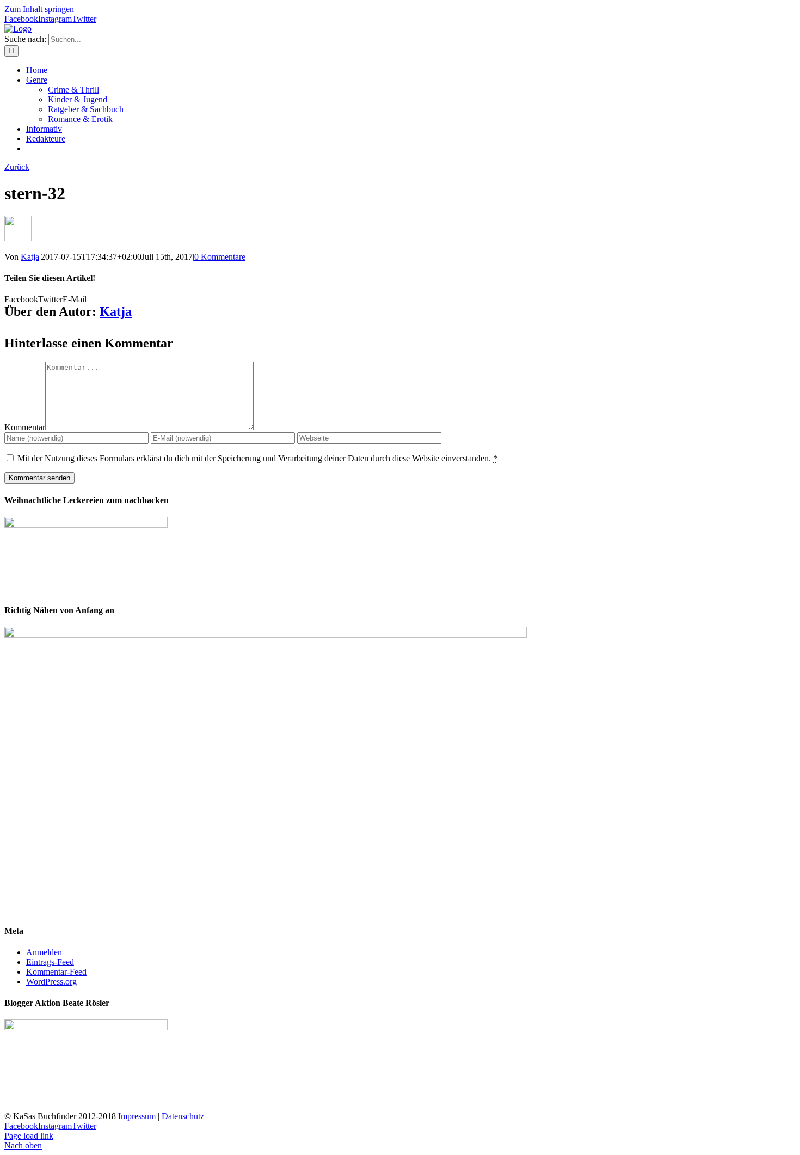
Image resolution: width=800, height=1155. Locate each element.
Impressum (137, 1116)
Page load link (28, 1135)
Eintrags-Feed (50, 962)
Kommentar (24, 427)
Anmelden (44, 952)
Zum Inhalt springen (39, 9)
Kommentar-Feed (56, 971)
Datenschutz (183, 1116)
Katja (30, 256)
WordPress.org (51, 981)
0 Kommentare (219, 256)
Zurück (16, 167)
